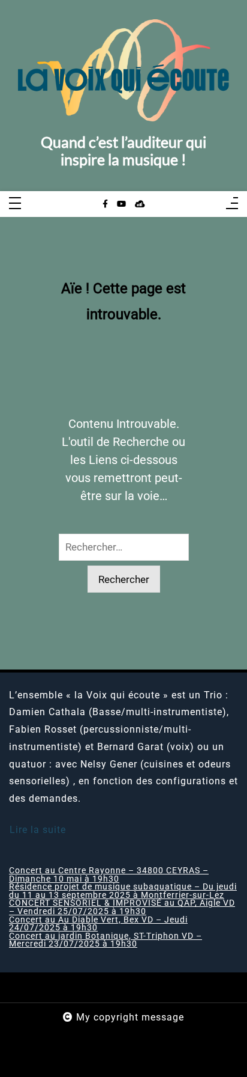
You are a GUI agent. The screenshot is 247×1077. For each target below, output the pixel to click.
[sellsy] (140, 204)
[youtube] (121, 204)
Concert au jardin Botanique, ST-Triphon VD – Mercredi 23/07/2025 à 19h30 (105, 940)
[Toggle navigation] (15, 204)
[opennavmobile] (232, 204)
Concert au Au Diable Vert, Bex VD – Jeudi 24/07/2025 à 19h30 (98, 924)
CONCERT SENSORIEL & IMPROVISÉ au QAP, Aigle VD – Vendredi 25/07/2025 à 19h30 (122, 907)
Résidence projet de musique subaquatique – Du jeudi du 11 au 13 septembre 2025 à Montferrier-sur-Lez (123, 891)
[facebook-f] (105, 204)
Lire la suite (38, 829)
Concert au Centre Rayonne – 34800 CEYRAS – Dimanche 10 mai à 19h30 (109, 875)
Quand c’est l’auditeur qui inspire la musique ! (123, 151)
